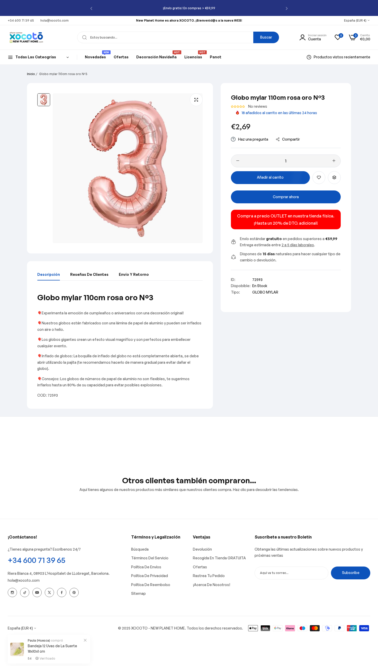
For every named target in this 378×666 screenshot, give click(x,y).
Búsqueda (140, 549)
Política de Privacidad (149, 575)
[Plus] (333, 160)
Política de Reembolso (150, 584)
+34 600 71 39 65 (36, 560)
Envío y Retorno (134, 274)
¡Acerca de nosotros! (211, 584)
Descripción (48, 274)
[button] (91, 8)
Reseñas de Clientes (89, 274)
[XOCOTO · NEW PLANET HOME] (26, 37)
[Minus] (237, 160)
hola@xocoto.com (24, 580)
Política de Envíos (146, 567)
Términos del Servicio (149, 558)
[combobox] (178, 37)
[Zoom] (196, 99)
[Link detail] (12, 592)
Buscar (266, 37)
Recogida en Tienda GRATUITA (219, 558)
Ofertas (200, 567)
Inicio (31, 74)
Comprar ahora (286, 197)
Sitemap (138, 593)
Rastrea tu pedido (209, 575)
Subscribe (350, 572)
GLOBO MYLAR (265, 292)
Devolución (202, 549)
